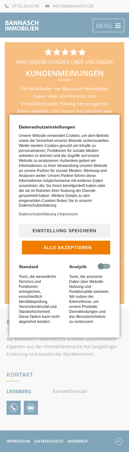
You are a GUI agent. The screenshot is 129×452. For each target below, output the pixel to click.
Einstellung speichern (64, 230)
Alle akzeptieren (68, 247)
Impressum (68, 214)
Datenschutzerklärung (37, 214)
